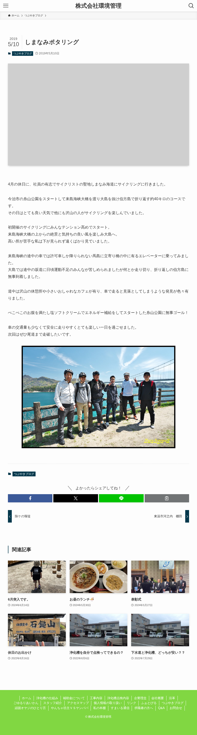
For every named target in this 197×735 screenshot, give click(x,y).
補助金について (74, 698)
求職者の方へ (143, 708)
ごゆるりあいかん (25, 703)
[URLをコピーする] (167, 498)
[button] (30, 498)
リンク (131, 703)
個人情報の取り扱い (108, 703)
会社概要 (157, 698)
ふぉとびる (149, 703)
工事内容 (96, 698)
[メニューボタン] (6, 6)
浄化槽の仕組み (47, 698)
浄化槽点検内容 (118, 698)
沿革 (172, 698)
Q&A (161, 708)
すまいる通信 (120, 708)
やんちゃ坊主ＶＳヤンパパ (69, 708)
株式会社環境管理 (98, 6)
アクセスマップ (78, 703)
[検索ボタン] (191, 6)
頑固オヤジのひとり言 (30, 708)
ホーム (26, 698)
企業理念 (140, 698)
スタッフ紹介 (52, 703)
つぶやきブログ (22, 53)
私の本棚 (99, 708)
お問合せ (176, 708)
